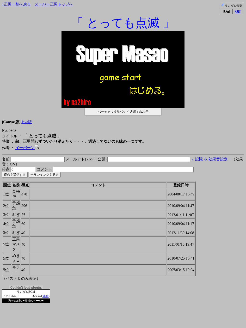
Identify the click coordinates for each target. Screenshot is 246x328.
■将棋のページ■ (33, 300)
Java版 (26, 122)
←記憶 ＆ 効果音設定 (209, 159)
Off (237, 11)
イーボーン (25, 148)
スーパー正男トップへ (54, 4)
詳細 (46, 296)
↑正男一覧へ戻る (16, 4)
